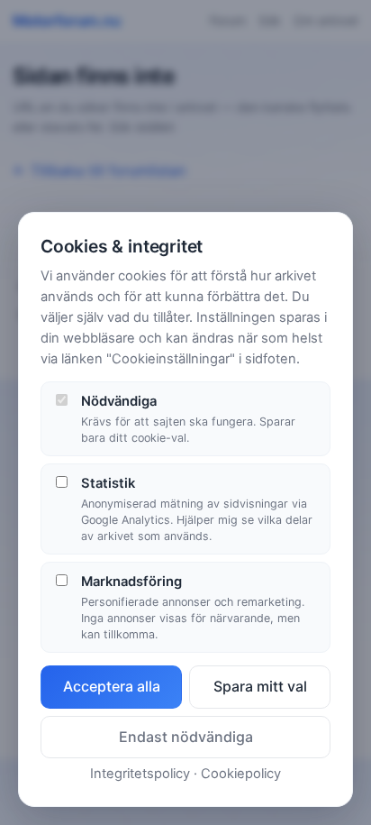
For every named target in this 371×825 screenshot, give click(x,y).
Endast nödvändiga (186, 737)
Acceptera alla (111, 686)
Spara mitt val (260, 686)
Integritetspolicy (140, 773)
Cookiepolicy (241, 773)
